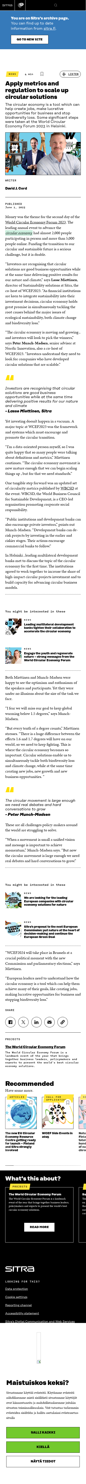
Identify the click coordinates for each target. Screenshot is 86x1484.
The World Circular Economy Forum (35, 1047)
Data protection (16, 1289)
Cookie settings (16, 1297)
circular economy (19, 233)
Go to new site (30, 39)
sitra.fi (50, 29)
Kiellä (43, 1447)
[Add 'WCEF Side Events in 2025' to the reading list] (67, 1103)
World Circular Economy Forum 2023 (35, 222)
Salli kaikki (43, 1432)
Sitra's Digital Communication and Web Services (40, 1321)
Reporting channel (18, 1305)
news (12, 74)
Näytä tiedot (43, 1461)
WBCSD (67, 488)
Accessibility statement (22, 1313)
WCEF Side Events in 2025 (57, 1135)
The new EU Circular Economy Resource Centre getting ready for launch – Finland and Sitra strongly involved (20, 1142)
